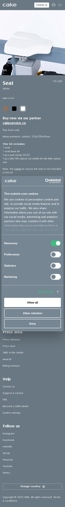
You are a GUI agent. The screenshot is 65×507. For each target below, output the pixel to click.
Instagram (8, 433)
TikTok (6, 453)
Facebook (8, 440)
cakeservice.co (14, 123)
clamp (17, 169)
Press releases (11, 339)
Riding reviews (11, 365)
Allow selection (32, 313)
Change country (30, 486)
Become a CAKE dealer (16, 406)
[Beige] (5, 109)
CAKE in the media (13, 352)
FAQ (5, 399)
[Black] (14, 109)
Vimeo (6, 472)
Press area (9, 346)
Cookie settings (11, 412)
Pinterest (8, 459)
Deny (32, 323)
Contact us (41, 5)
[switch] (56, 254)
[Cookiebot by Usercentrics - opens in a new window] (46, 181)
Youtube (7, 466)
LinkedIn (7, 446)
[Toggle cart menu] (54, 5)
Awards (7, 359)
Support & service (13, 393)
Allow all (32, 302)
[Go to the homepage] (9, 5)
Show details (45, 291)
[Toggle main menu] (60, 5)
